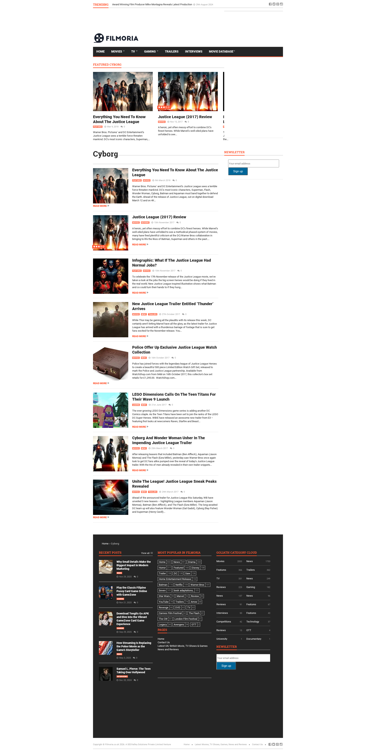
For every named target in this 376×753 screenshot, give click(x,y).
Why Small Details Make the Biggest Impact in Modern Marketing (134, 565)
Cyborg (105, 154)
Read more (100, 206)
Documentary (253, 639)
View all (145, 553)
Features (97, 127)
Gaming (150, 51)
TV (133, 51)
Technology (252, 621)
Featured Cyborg (107, 64)
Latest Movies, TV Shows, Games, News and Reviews (221, 744)
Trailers (171, 51)
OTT (248, 630)
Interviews (193, 51)
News (143, 314)
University (221, 639)
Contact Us (164, 642)
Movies (117, 51)
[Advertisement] (211, 20)
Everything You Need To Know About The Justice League (119, 119)
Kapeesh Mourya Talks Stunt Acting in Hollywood (139, 4)
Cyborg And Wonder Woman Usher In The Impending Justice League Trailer (168, 440)
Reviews (145, 223)
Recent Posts (110, 552)
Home (100, 51)
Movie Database (221, 51)
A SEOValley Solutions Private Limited (144, 744)
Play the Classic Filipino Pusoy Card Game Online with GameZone (132, 591)
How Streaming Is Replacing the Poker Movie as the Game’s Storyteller (134, 646)
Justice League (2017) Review (185, 116)
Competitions (223, 621)
